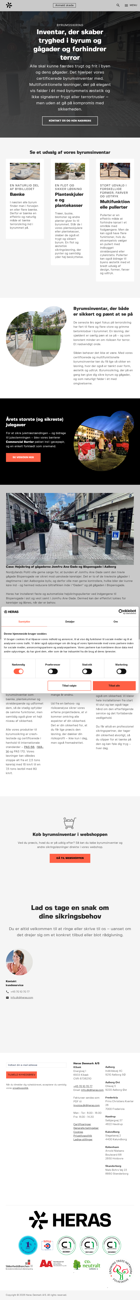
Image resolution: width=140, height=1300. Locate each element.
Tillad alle (114, 685)
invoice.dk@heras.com (86, 1105)
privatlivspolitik (20, 1088)
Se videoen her (23, 457)
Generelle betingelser (86, 1128)
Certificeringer (82, 1124)
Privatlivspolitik (82, 1136)
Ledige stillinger (83, 1140)
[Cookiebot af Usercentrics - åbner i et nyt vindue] (121, 611)
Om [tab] (116, 621)
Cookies (78, 1132)
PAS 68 (29, 747)
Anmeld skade (64, 5)
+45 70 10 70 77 (20, 992)
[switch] (53, 671)
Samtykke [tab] (24, 621)
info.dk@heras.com (22, 998)
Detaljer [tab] (70, 621)
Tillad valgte (69, 685)
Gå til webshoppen (70, 858)
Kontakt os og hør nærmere (70, 121)
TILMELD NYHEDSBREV (21, 1075)
